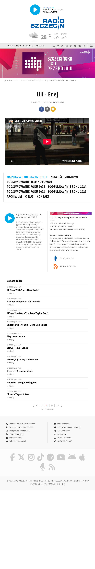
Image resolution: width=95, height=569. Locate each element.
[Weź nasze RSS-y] (52, 463)
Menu (91, 46)
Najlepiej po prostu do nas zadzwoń (54, 46)
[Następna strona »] (61, 405)
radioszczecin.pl (15, 437)
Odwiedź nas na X (62, 46)
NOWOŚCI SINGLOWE (64, 177)
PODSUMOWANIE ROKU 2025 (26, 186)
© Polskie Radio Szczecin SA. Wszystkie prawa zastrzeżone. (30, 481)
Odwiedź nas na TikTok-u (71, 46)
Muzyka (40, 45)
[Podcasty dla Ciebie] (43, 463)
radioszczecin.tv (63, 424)
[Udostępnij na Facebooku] (41, 109)
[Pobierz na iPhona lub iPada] (82, 454)
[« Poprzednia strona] (33, 405)
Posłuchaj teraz (63, 430)
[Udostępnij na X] (47, 109)
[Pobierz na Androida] (72, 454)
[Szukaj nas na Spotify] (50, 454)
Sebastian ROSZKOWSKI (54, 102)
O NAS (29, 196)
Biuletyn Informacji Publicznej (69, 427)
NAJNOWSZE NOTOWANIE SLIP (56, 81)
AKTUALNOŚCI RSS (67, 266)
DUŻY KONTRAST (64, 441)
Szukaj (84, 46)
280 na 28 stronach (47, 409)
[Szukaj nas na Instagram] (31, 454)
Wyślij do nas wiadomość (80, 46)
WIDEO (73, 81)
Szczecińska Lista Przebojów (31, 81)
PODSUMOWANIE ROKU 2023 (26, 191)
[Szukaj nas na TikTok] (40, 454)
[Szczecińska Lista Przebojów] (47, 63)
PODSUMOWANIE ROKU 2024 (67, 186)
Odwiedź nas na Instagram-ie (67, 46)
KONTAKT (43, 196)
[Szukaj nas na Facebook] (12, 454)
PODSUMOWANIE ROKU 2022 (67, 191)
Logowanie (61, 434)
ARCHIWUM (14, 196)
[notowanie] (71, 213)
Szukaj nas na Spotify (75, 46)
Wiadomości (14, 45)
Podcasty (28, 45)
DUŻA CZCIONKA (64, 437)
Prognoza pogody (16, 434)
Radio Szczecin (12, 81)
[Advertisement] (25, 510)
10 (57, 405)
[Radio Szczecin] (47, 23)
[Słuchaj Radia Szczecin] (35, 9)
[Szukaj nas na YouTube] (61, 454)
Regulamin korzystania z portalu (68, 481)
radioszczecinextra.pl (17, 441)
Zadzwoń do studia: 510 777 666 (22, 424)
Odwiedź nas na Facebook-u (58, 46)
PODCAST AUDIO (66, 259)
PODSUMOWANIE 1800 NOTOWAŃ (29, 181)
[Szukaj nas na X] (21, 454)
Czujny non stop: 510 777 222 (21, 427)
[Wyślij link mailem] (53, 109)
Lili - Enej (47, 94)
